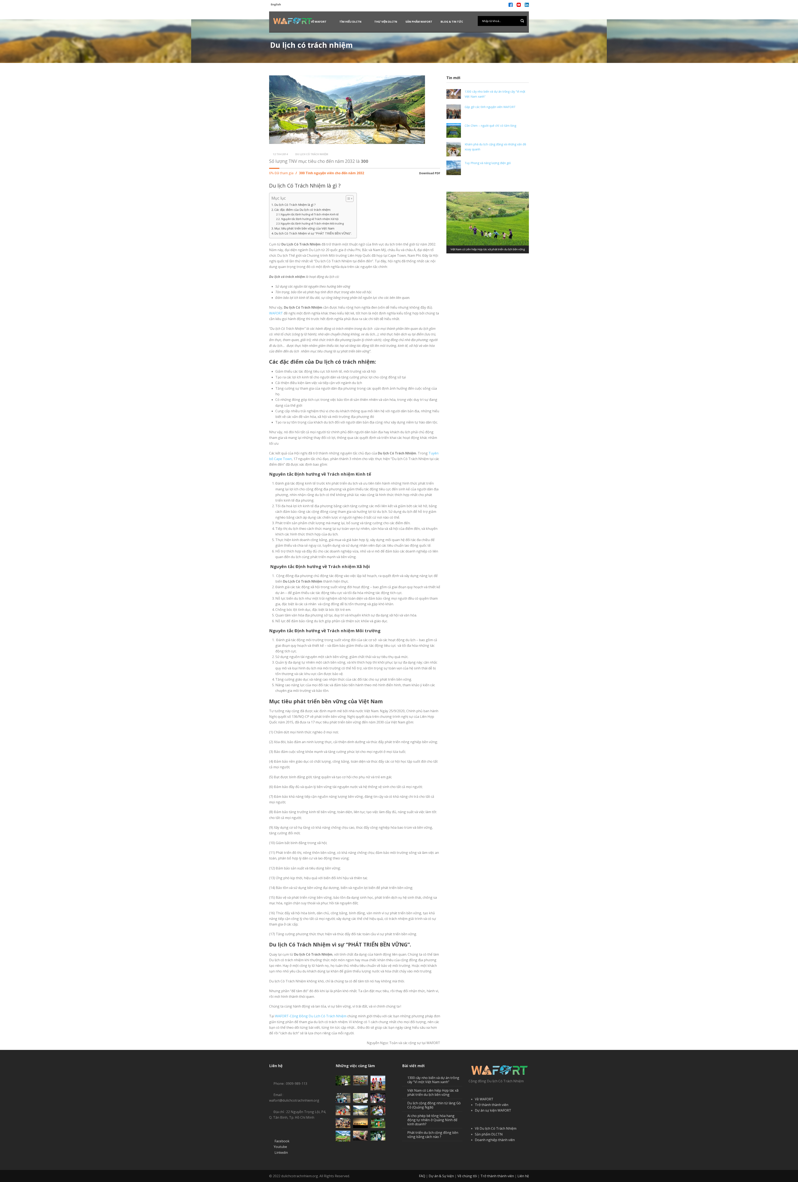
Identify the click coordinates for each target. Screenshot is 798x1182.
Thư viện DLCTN (385, 21)
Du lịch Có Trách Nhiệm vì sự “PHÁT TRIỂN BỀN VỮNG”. (313, 233)
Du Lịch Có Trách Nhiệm (311, 154)
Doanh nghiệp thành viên (495, 1140)
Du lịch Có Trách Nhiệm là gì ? (295, 205)
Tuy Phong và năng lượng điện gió (488, 163)
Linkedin (281, 1152)
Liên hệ (523, 1176)
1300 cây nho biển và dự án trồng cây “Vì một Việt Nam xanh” (433, 1079)
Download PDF (429, 173)
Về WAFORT (318, 21)
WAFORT (276, 313)
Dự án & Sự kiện (441, 1176)
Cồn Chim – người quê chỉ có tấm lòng (491, 126)
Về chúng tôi (467, 1176)
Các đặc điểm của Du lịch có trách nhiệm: (302, 210)
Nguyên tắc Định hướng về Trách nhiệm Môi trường (312, 223)
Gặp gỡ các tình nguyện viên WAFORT (490, 107)
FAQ (422, 1176)
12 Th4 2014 (280, 154)
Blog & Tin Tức (452, 21)
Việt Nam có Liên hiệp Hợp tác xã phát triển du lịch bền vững (432, 1092)
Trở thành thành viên (491, 1104)
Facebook (282, 1141)
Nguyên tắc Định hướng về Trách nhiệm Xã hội (310, 219)
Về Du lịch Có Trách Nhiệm (495, 1128)
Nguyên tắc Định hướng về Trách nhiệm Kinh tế (310, 214)
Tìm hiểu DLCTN (350, 21)
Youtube (280, 1146)
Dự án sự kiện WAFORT (493, 1110)
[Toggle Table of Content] (347, 198)
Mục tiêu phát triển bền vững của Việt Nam (304, 228)
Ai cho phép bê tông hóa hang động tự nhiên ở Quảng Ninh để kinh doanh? (432, 1119)
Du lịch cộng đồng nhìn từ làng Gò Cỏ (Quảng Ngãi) (434, 1105)
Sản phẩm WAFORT (418, 21)
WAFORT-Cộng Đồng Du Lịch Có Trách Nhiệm (310, 1016)
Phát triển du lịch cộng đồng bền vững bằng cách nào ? (432, 1134)
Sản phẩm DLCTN (489, 1134)
